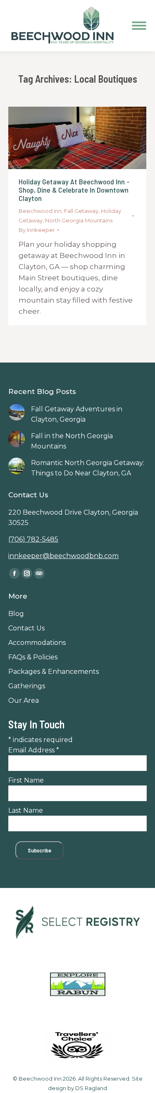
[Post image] (16, 412)
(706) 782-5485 (33, 539)
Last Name (25, 810)
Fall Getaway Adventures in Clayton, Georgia (76, 414)
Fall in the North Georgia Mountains (72, 441)
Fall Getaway (81, 211)
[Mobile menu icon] (139, 25)
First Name (26, 780)
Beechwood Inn (40, 211)
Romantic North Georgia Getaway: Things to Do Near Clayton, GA (87, 468)
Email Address (33, 750)
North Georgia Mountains (78, 220)
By (37, 230)
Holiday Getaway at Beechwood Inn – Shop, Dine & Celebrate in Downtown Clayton (74, 190)
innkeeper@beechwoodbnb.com (63, 556)
